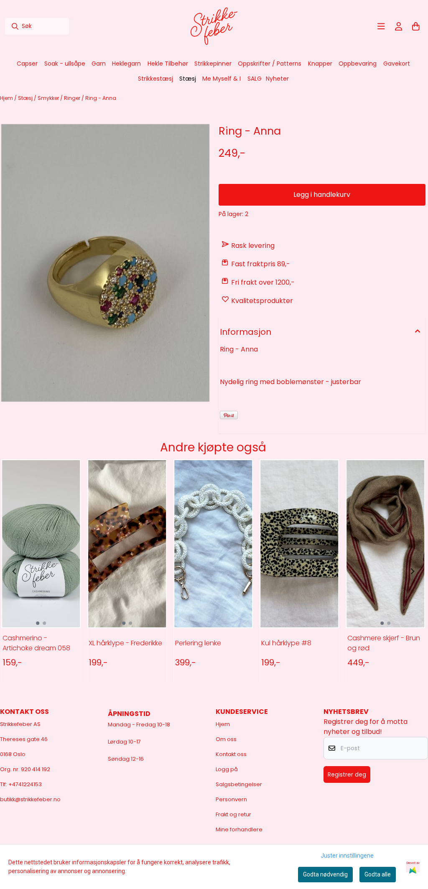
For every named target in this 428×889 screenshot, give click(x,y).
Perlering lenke (198, 643)
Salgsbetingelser (239, 784)
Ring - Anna (100, 98)
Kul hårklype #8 (286, 643)
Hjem (7, 98)
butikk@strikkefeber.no (30, 799)
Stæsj (26, 98)
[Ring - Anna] (105, 263)
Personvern (231, 799)
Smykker (49, 98)
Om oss (226, 739)
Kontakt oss (231, 754)
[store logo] (214, 26)
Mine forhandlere (239, 829)
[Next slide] (412, 571)
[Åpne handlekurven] (416, 26)
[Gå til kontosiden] (399, 26)
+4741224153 (25, 784)
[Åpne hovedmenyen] (381, 26)
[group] (41, 571)
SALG (254, 78)
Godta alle (377, 874)
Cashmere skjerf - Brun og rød (383, 643)
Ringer (73, 98)
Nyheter (277, 78)
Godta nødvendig (325, 874)
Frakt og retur (233, 814)
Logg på (227, 769)
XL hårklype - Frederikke (125, 643)
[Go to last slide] (14, 571)
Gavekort (396, 63)
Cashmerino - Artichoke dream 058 (36, 643)
